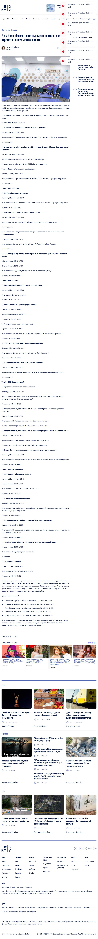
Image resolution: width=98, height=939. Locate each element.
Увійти (87, 10)
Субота (32, 869)
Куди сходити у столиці (62, 866)
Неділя (32, 873)
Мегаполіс (6, 30)
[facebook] (80, 848)
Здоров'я (46, 871)
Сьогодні (32, 861)
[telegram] (75, 848)
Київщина (86, 907)
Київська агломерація (10, 911)
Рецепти (60, 861)
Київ (8, 19)
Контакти (20, 887)
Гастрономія (61, 857)
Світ (22, 19)
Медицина (47, 864)
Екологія (22, 911)
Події (4, 861)
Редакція (28, 887)
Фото (73, 861)
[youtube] (94, 848)
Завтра (32, 865)
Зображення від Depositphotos (18, 934)
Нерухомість (6, 869)
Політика (36, 19)
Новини (14, 30)
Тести (87, 865)
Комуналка (20, 907)
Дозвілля (68, 907)
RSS (3, 934)
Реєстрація (6, 557)
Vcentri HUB (6, 636)
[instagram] (90, 848)
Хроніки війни (30, 907)
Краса (45, 867)
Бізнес (28, 19)
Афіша (53, 19)
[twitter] (85, 848)
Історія (4, 877)
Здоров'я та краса (47, 858)
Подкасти (74, 869)
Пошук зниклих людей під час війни (50, 907)
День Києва (31, 911)
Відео (73, 865)
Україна (15, 19)
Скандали (5, 865)
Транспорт (5, 873)
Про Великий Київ (8, 887)
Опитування (89, 861)
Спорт (17, 877)
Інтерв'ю (46, 19)
